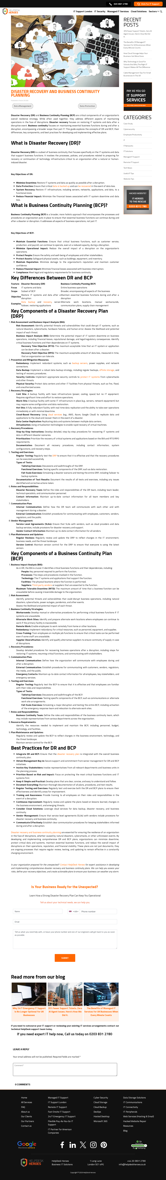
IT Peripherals (130, 1111)
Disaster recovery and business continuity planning (36, 832)
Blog (125, 1130)
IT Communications (132, 1102)
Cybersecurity (129, 129)
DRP (54, 455)
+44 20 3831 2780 (136, 1161)
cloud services (55, 414)
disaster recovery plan (68, 754)
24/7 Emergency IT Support (61, 1116)
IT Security (99, 11)
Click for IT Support (150, 3)
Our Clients (26, 1116)
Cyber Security (101, 1097)
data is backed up (61, 186)
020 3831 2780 (120, 3)
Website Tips (129, 178)
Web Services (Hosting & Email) (138, 1116)
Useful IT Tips (129, 173)
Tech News (128, 167)
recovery (47, 302)
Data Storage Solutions (134, 1097)
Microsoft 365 (101, 1121)
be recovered (84, 186)
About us (25, 1111)
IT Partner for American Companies (60, 1131)
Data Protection (87, 106)
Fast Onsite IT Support (59, 1111)
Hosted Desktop (101, 1116)
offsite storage (106, 370)
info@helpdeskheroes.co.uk (132, 1164)
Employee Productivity (133, 134)
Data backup (28, 302)
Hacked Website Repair (134, 1121)
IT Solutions (128, 151)
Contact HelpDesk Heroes (72, 864)
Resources (128, 1126)
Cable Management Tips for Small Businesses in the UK (137, 74)
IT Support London (82, 11)
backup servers (79, 363)
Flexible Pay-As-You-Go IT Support (60, 1122)
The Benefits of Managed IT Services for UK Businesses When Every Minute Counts (101, 1012)
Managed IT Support (132, 156)
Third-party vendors (42, 585)
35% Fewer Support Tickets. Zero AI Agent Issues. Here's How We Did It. (65, 1012)
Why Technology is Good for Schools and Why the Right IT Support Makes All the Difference (137, 64)
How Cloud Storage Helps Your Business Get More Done (136, 55)
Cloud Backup (100, 1107)
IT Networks (128, 145)
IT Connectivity (130, 1107)
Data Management (22, 106)
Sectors (153, 11)
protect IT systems (90, 377)
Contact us (26, 1126)
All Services (26, 1102)
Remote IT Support (131, 162)
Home (24, 1097)
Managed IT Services (118, 11)
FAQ (23, 1107)
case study (128, 123)
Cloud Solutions (139, 11)
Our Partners (27, 1121)
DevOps (97, 1111)
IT (124, 140)
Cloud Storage (100, 1102)
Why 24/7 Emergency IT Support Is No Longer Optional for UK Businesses (29, 1012)
